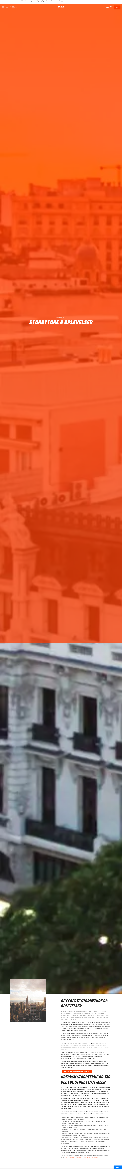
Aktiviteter (13, 7)
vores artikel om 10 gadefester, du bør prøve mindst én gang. (81, 1157)
